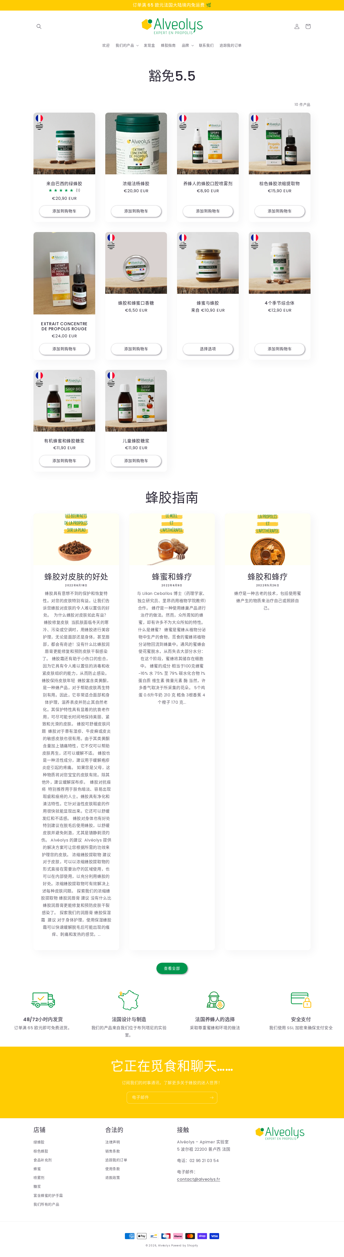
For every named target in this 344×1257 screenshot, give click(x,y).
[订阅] (211, 1098)
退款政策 (112, 1177)
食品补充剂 (42, 1160)
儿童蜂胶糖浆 (136, 441)
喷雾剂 (39, 1177)
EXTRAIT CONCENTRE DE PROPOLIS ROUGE (64, 326)
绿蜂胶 (39, 1142)
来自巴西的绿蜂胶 (64, 183)
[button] (39, 26)
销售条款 (112, 1151)
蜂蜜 (37, 1168)
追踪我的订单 (116, 1160)
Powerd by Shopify (184, 1245)
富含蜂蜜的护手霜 (48, 1195)
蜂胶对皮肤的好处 (76, 577)
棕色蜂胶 (40, 1151)
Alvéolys (164, 1245)
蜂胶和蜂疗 (268, 577)
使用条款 (112, 1168)
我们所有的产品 (46, 1204)
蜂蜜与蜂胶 (208, 303)
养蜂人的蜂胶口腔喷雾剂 (208, 183)
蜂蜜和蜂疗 (172, 577)
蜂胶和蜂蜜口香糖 (136, 303)
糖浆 (37, 1186)
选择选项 (208, 348)
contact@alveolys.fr (198, 1179)
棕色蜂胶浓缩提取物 (279, 183)
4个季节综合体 (280, 303)
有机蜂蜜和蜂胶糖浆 (64, 441)
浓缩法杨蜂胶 (136, 183)
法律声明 (112, 1142)
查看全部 (172, 968)
